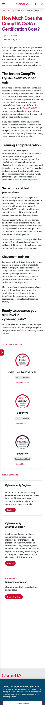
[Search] (36, 4)
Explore (10, 510)
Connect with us (14, 597)
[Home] (22, 4)
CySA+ (14, 35)
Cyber (5, 35)
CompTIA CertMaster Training (16, 239)
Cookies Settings (22, 695)
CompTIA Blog (8, 11)
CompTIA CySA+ (30, 108)
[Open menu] (3, 4)
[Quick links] (2, 352)
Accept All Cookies (22, 702)
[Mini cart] (41, 4)
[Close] (42, 673)
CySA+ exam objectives (26, 179)
